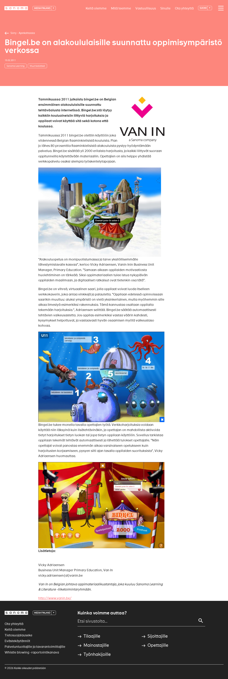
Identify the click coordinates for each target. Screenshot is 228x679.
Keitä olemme (96, 8)
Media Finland (42, 8)
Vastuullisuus (145, 8)
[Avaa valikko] (220, 8)
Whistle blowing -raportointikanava (32, 652)
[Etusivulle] (16, 8)
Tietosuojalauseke (18, 635)
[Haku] (200, 620)
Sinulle (165, 8)
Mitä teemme (121, 8)
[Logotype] (16, 613)
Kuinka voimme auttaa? (102, 613)
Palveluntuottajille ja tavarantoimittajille (35, 647)
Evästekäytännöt (17, 641)
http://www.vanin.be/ (54, 598)
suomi (203, 8)
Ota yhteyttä (184, 8)
